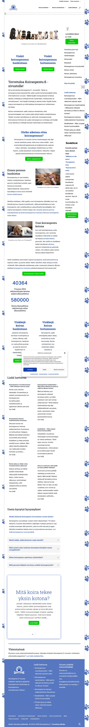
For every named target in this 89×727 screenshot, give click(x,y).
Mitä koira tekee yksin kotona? (34, 595)
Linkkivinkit (24, 719)
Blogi (65, 716)
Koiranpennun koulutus (73, 77)
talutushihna (51, 260)
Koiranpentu (12, 716)
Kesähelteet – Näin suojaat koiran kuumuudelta (46, 430)
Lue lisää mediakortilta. (35, 656)
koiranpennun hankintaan (18, 684)
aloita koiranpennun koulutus (32, 213)
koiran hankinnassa (14, 194)
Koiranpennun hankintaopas (26, 716)
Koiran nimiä (69, 70)
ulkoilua (51, 244)
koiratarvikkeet (48, 238)
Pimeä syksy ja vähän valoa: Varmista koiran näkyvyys (18, 465)
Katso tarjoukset (71, 41)
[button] (65, 353)
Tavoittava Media (58, 724)
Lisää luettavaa (72, 7)
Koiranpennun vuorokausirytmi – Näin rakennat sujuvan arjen (19, 385)
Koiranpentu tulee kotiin (34, 274)
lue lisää (12, 409)
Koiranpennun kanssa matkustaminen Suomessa (18, 419)
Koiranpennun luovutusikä (74, 66)
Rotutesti (67, 63)
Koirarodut (68, 59)
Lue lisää (34, 623)
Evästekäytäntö (34, 374)
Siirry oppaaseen (34, 159)
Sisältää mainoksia (64, 1)
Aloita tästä (20, 69)
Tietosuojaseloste (43, 374)
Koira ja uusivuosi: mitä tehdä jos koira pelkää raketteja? (47, 466)
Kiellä (44, 369)
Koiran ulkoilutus (70, 73)
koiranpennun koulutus (22, 268)
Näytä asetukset (59, 369)
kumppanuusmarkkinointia (69, 682)
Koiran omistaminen (58, 7)
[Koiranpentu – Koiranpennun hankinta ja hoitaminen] (19, 676)
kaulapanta (38, 260)
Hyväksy (30, 369)
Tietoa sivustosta (74, 1)
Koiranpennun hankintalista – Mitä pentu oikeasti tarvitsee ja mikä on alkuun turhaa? (48, 386)
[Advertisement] (48, 291)
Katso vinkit (20, 361)
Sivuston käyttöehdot (53, 374)
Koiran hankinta (43, 7)
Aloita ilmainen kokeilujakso (72, 215)
